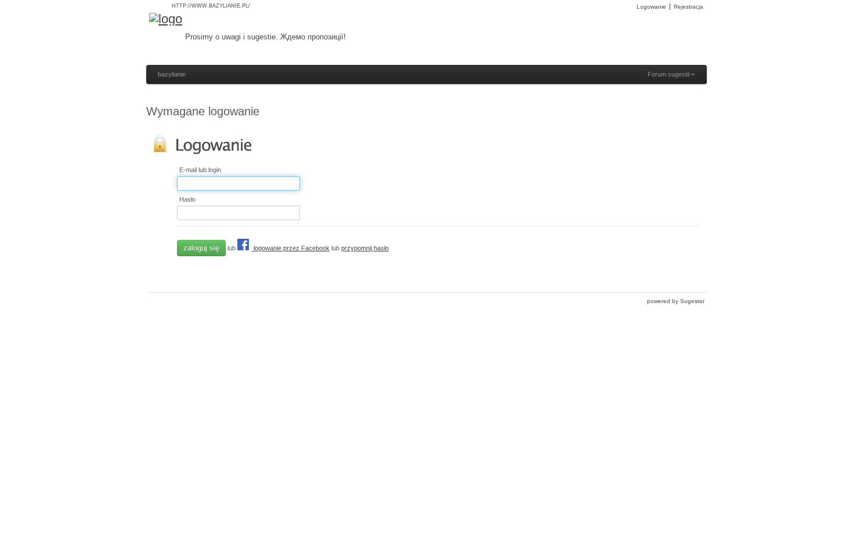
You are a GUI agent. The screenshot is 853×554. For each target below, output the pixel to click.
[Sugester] (165, 19)
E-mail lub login (200, 170)
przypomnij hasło (365, 248)
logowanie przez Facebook (291, 248)
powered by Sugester (675, 301)
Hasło (187, 199)
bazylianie (172, 74)
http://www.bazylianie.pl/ (211, 6)
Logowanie (651, 6)
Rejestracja (688, 6)
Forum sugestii (668, 74)
